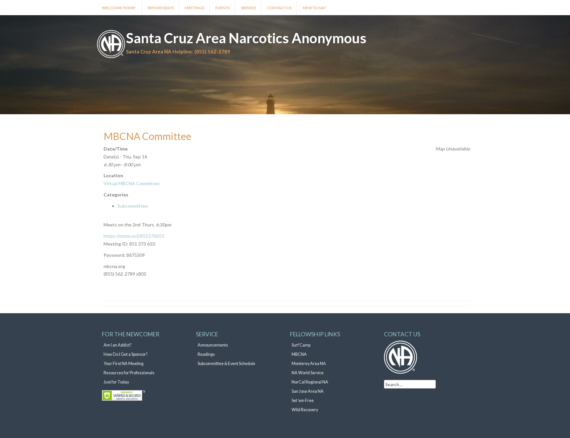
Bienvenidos (161, 7)
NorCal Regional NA (310, 382)
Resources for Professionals (129, 372)
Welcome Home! (119, 7)
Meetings (194, 7)
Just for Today (116, 382)
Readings (206, 354)
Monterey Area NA (309, 363)
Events (222, 7)
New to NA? (314, 7)
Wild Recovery (305, 409)
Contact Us (280, 7)
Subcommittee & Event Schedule (226, 363)
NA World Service (308, 372)
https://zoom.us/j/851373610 (134, 236)
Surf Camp (301, 345)
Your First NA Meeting (123, 363)
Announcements (213, 345)
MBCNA (299, 354)
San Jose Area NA (308, 391)
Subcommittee (132, 206)
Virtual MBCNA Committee (132, 183)
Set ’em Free (303, 400)
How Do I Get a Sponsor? (125, 354)
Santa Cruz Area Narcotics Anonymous (246, 38)
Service (248, 7)
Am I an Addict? (117, 345)
